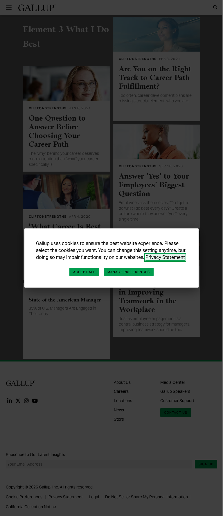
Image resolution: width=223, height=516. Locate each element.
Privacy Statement (165, 257)
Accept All (84, 272)
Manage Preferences (128, 272)
